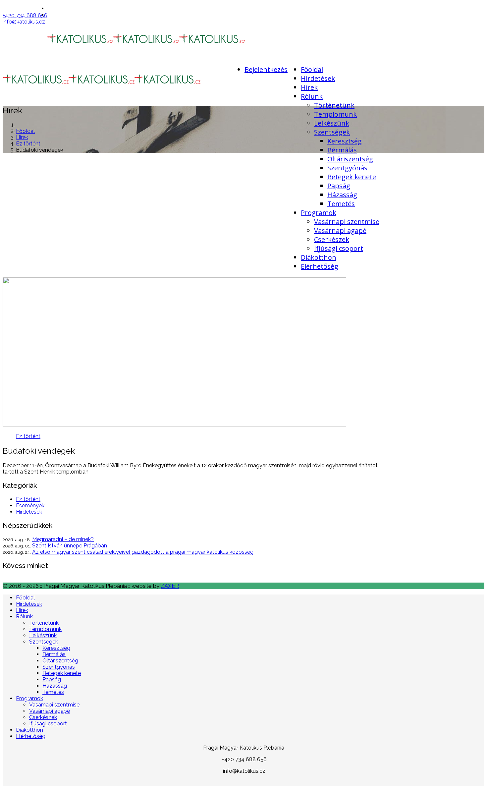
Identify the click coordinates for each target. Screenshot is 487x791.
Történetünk (334, 105)
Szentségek (332, 132)
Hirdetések (318, 78)
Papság (338, 185)
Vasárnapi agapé (340, 230)
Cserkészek (331, 239)
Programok (318, 212)
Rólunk (312, 96)
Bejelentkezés (266, 69)
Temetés (341, 203)
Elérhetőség (319, 266)
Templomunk (335, 114)
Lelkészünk (331, 123)
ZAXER (170, 586)
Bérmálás (342, 149)
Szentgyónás (347, 167)
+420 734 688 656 (25, 15)
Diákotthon (318, 257)
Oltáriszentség (350, 158)
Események (30, 505)
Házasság (342, 194)
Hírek (309, 87)
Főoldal (312, 69)
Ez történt (28, 144)
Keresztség (344, 141)
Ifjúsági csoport (338, 248)
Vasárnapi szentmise (346, 221)
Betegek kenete (351, 176)
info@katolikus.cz (24, 22)
